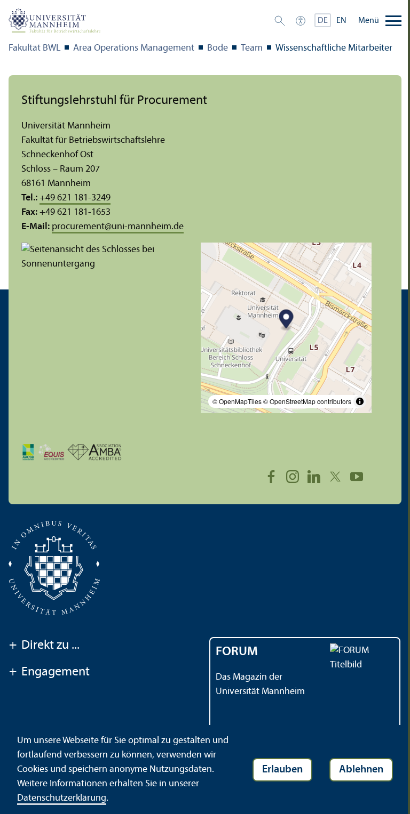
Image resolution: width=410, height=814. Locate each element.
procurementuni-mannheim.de (118, 227)
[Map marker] (286, 320)
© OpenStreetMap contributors (307, 401)
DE (323, 21)
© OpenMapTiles (237, 401)
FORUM (237, 652)
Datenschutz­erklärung (61, 798)
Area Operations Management (133, 48)
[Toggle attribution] (359, 401)
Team (252, 48)
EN (341, 21)
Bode (217, 48)
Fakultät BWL (34, 48)
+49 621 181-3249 (75, 198)
